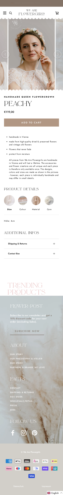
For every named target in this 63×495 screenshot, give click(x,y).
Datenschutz (18, 486)
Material (36, 209)
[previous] (5, 54)
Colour (22, 209)
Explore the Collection (42, 3)
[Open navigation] (4, 13)
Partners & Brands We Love (27, 367)
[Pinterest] (34, 432)
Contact (15, 388)
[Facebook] (12, 432)
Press (13, 405)
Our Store (16, 363)
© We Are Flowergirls (30, 452)
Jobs (12, 410)
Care (49, 209)
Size (9, 209)
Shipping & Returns (17, 243)
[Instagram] (23, 432)
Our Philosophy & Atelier (26, 358)
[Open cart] (57, 13)
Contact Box (14, 253)
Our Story (16, 354)
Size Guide (16, 396)
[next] (57, 54)
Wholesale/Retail (21, 401)
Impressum (46, 486)
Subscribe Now (27, 331)
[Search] (9, 13)
